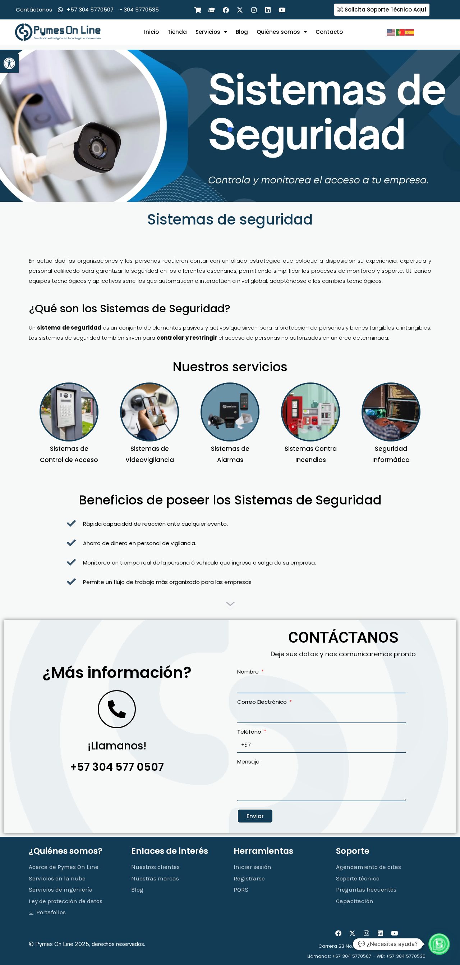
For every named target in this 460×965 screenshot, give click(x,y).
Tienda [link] (177, 32)
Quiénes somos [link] (278, 32)
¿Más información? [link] (117, 672)
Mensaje (248, 761)
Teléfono (250, 731)
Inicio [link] (151, 32)
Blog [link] (242, 32)
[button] (439, 944)
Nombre (248, 671)
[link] (9, 63)
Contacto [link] (329, 32)
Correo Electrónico (262, 702)
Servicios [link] (208, 32)
